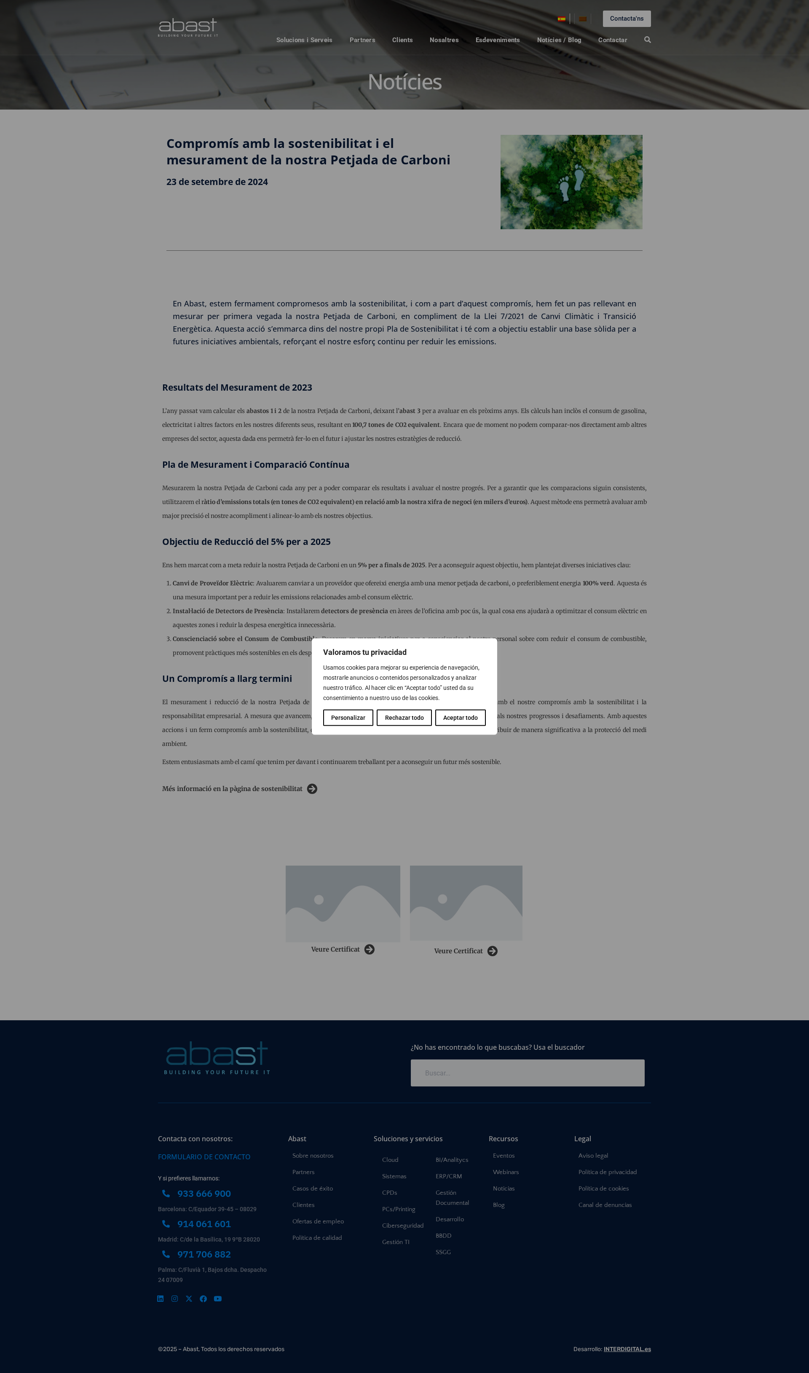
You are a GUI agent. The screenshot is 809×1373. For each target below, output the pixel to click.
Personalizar (348, 717)
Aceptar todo (460, 717)
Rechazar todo (404, 717)
